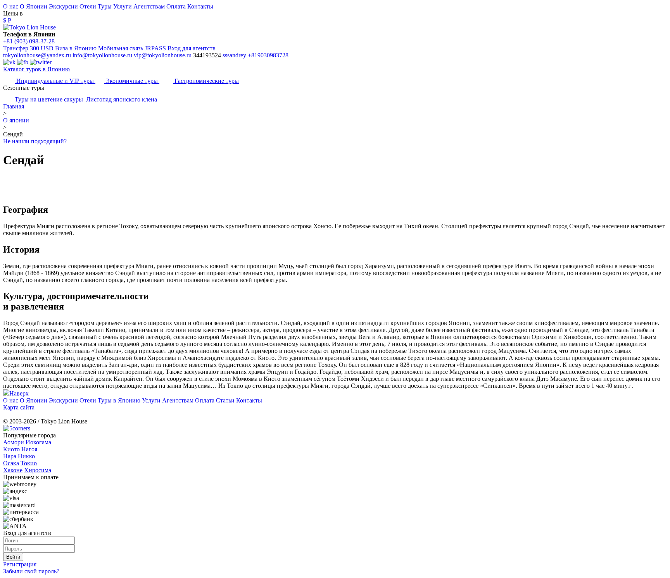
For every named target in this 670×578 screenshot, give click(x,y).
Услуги (122, 6)
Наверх (19, 393)
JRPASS (155, 48)
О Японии (33, 6)
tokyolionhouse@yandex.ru (37, 55)
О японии (16, 120)
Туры (105, 6)
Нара (9, 456)
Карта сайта (19, 407)
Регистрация (19, 564)
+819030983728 (268, 55)
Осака (11, 463)
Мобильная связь (120, 48)
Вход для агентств (192, 48)
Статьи (225, 400)
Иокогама (38, 442)
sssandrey (234, 55)
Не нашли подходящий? (35, 141)
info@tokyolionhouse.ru (102, 55)
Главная (13, 106)
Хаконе (12, 470)
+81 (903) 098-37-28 (29, 41)
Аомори (13, 442)
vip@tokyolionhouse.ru (163, 55)
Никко (26, 456)
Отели (87, 6)
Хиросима (37, 470)
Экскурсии (63, 6)
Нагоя (29, 449)
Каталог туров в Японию (36, 69)
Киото (11, 449)
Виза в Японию (76, 48)
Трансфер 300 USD (28, 48)
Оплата (176, 6)
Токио (29, 463)
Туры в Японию (119, 400)
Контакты (200, 6)
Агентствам (149, 6)
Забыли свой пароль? (31, 571)
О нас (10, 6)
